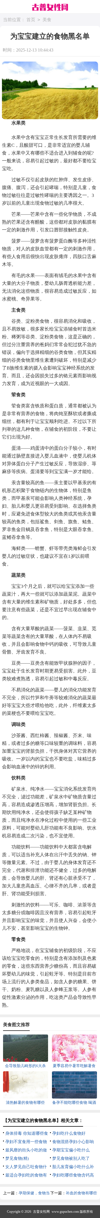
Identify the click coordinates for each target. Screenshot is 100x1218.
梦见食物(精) (17, 1158)
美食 (46, 19)
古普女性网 (41, 1212)
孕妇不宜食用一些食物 (26, 1141)
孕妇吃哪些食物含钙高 (73, 1175)
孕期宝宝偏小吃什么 (71, 1150)
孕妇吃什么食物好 (69, 1133)
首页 (30, 19)
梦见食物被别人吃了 (71, 1158)
